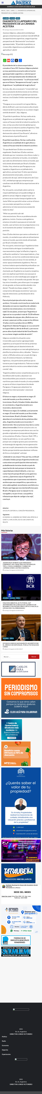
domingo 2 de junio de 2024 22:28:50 (13, 30)
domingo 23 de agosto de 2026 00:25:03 (14, 570)
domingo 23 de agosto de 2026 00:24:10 (14, 610)
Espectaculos (6, 1054)
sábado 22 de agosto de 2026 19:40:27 (13, 649)
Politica (18, 18)
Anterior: (19, 509)
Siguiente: (20, 518)
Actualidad (6, 18)
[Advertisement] (21, 979)
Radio (4, 1041)
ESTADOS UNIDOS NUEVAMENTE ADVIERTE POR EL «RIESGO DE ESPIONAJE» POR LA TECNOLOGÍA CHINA (21, 645)
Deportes (5, 1050)
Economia (12, 18)
